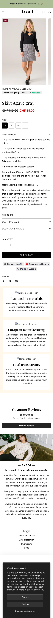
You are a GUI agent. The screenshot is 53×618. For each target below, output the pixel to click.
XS (4, 125)
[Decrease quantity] (5, 245)
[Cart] (50, 12)
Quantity (7, 239)
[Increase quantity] (15, 245)
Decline (25, 604)
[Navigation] (3, 12)
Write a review (26, 425)
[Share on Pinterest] (16, 281)
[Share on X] (10, 281)
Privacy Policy (37, 589)
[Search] (44, 12)
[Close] (48, 560)
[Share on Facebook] (3, 281)
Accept (25, 597)
